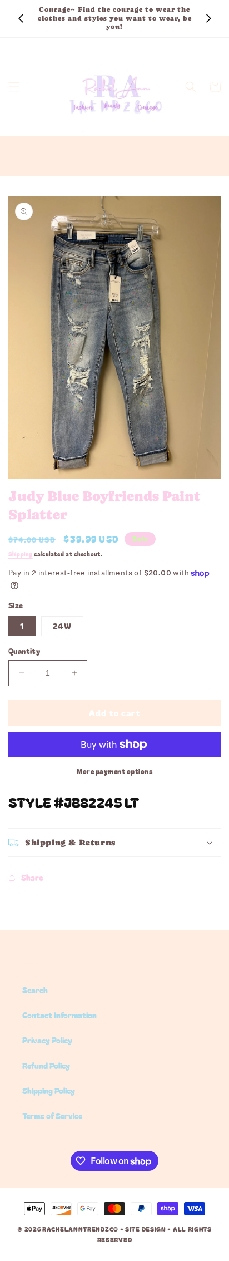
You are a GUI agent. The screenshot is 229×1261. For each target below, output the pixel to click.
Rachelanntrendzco (80, 1228)
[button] (14, 87)
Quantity (24, 651)
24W (62, 626)
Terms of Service (52, 1115)
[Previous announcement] (20, 18)
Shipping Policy (48, 1090)
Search (35, 990)
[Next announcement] (208, 18)
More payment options (114, 771)
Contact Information (59, 1015)
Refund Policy (46, 1065)
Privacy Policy (47, 1040)
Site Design (145, 1228)
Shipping (20, 554)
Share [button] (32, 877)
